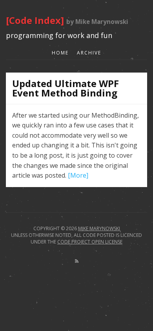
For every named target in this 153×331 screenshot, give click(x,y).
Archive (89, 52)
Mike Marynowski (99, 228)
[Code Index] (36, 20)
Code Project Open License (89, 241)
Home (60, 52)
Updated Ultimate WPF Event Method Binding (65, 88)
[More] (78, 175)
